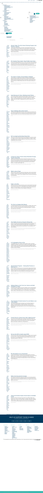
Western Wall (23, 68)
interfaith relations (20, 210)
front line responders (15, 291)
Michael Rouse (17, 164)
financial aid (23, 248)
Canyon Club (19, 322)
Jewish (24, 210)
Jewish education (26, 210)
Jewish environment (30, 210)
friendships (25, 209)
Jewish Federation (26, 52)
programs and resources (21, 292)
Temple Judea (14, 402)
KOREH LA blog (30, 163)
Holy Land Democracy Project (33, 209)
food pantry (18, 209)
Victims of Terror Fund (19, 84)
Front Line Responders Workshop (20, 291)
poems (21, 164)
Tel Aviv (29, 83)
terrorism (34, 83)
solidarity (23, 83)
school (23, 164)
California (21, 359)
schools (29, 292)
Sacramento (33, 359)
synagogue (12, 402)
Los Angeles (27, 53)
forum (11, 401)
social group (19, 68)
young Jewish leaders (27, 68)
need (15, 292)
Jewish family (14, 323)
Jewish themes (15, 53)
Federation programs (20, 248)
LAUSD (32, 163)
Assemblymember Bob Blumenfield (17, 359)
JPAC (28, 359)
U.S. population (14, 273)
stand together (25, 83)
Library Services (13, 164)
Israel (19, 52)
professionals (18, 292)
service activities (16, 68)
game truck (27, 322)
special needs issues (19, 229)
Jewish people (12, 53)
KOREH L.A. (19, 163)
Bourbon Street (16, 322)
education (15, 209)
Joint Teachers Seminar (21, 53)
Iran (24, 359)
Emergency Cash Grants (15, 248)
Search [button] (29, 0)
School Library (25, 164)
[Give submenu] (31, 22)
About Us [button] (34, 0)
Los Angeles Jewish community (31, 323)
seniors (30, 292)
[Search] (34, 14)
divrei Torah (12, 248)
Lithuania (25, 53)
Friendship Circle (22, 209)
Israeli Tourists (25, 82)
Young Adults (17, 273)
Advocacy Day (12, 359)
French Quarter (21, 322)
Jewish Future (29, 52)
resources (25, 292)
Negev (29, 53)
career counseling (12, 209)
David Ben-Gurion (15, 52)
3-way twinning (12, 52)
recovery (21, 83)
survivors (28, 83)
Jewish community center (29, 82)
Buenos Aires (18, 82)
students (28, 164)
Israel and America (22, 52)
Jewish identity (32, 52)
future (28, 209)
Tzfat (21, 68)
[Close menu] (2, 3)
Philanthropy (20, 164)
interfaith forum (20, 401)
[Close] (0, 33)
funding (27, 209)
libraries (34, 163)
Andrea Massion (12, 163)
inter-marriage (13, 210)
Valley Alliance (23, 229)
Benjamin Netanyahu (15, 82)
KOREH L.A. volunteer (26, 163)
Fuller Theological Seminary (14, 401)
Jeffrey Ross (29, 322)
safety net (27, 292)
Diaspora (18, 52)
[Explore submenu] (5, 20)
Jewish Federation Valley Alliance (23, 323)
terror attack (31, 83)
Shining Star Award (12, 229)
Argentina (12, 82)
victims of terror (15, 84)
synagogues (32, 292)
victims (13, 84)
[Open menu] (0, 17)
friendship (20, 209)
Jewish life (35, 52)
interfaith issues (16, 210)
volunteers (30, 164)
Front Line (12, 291)
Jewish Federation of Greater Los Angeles (32, 248)
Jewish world (18, 53)
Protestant (31, 401)
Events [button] (31, 0)
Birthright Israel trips (13, 322)
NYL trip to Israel (13, 68)
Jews (35, 82)
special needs (16, 229)
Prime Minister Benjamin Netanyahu (16, 83)
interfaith (18, 401)
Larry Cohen (27, 323)
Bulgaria (20, 82)
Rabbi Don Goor (33, 401)
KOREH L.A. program (22, 163)
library (11, 164)
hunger (11, 210)
